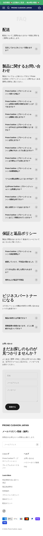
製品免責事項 (7, 487)
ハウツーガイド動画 (31, 462)
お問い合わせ (29, 458)
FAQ (25, 467)
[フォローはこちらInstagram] (4, 511)
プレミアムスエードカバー (10, 466)
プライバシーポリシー (10, 495)
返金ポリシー (7, 499)
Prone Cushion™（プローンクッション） (10, 459)
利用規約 (5, 491)
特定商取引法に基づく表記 (10, 481)
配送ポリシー (7, 503)
